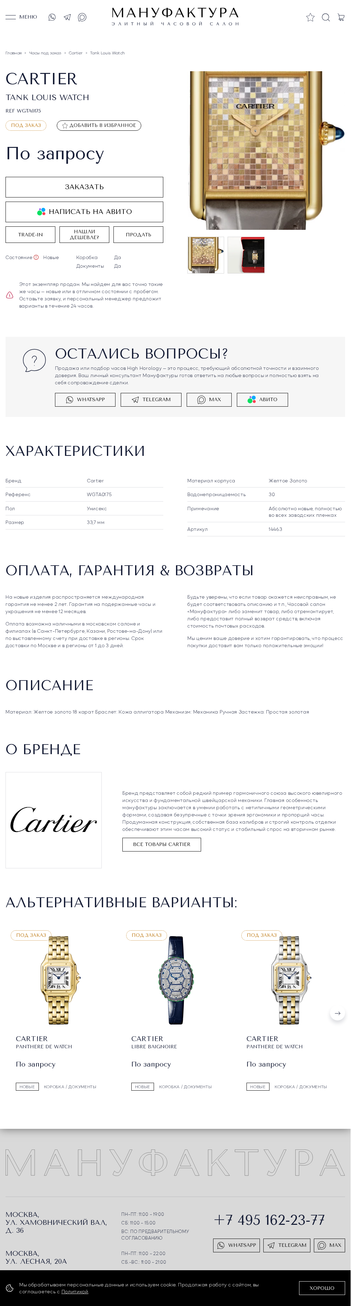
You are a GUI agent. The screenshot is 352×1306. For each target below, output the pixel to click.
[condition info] (36, 257)
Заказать (84, 187)
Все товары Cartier (161, 844)
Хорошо (322, 1288)
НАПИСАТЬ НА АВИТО (90, 212)
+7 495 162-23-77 (269, 1219)
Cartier (95, 480)
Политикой (75, 1291)
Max (215, 400)
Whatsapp (91, 400)
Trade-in (30, 235)
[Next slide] (337, 1012)
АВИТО (268, 400)
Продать (138, 235)
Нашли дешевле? (84, 234)
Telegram (157, 400)
